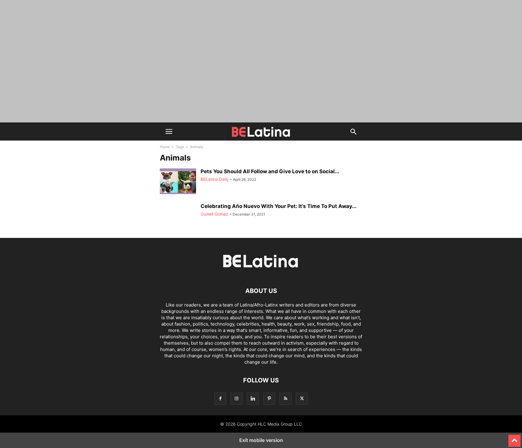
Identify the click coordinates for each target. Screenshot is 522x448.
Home (165, 146)
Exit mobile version (261, 440)
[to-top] (514, 438)
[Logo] (261, 272)
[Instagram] (236, 398)
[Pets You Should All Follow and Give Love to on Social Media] (178, 182)
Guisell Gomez (214, 213)
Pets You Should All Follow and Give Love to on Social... (270, 171)
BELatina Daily (215, 179)
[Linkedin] (253, 398)
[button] (169, 131)
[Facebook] (220, 398)
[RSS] (285, 398)
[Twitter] (302, 398)
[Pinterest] (269, 398)
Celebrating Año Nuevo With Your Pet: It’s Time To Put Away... (278, 206)
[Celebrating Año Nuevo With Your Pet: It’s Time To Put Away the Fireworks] (178, 216)
